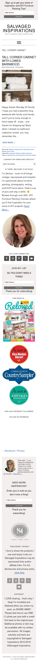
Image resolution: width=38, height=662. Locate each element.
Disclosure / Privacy (15, 450)
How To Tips (10, 151)
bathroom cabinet (21, 153)
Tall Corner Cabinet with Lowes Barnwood (19, 60)
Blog (16, 149)
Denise (12, 67)
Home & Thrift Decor (24, 149)
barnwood (12, 153)
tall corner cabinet (31, 155)
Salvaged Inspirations (19, 28)
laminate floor (11, 155)
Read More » (9, 142)
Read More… (17, 474)
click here (19, 572)
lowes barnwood (20, 155)
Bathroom (12, 149)
